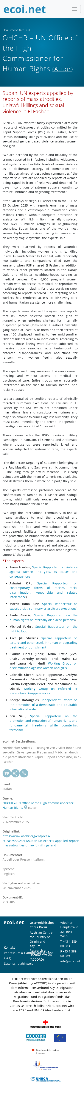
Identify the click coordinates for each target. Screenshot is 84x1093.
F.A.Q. (8, 958)
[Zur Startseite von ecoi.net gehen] (24, 9)
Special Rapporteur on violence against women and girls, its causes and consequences (43, 571)
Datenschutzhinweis (18, 963)
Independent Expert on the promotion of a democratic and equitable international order (43, 704)
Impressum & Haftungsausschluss (28, 953)
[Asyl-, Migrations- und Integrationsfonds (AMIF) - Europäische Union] (59, 1037)
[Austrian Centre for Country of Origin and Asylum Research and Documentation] (36, 1037)
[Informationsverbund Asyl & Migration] (45, 1065)
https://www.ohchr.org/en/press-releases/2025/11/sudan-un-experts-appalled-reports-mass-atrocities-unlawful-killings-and (42, 840)
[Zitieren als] (7, 773)
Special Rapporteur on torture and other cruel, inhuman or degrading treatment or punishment (43, 642)
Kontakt (9, 947)
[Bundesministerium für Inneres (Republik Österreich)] (45, 1051)
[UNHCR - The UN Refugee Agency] (45, 1079)
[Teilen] (15, 773)
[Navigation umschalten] (75, 9)
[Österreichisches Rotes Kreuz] (45, 1023)
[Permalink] (24, 773)
